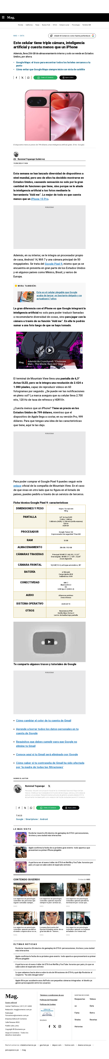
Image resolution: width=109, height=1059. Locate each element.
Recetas (93, 1019)
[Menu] (4, 17)
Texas (37, 25)
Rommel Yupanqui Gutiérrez (31, 159)
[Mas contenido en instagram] (59, 1026)
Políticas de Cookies (48, 1004)
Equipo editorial (11, 1003)
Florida (20, 25)
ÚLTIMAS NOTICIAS (25, 944)
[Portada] (11, 1001)
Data (92, 1006)
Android (44, 819)
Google (19, 819)
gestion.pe (44, 1045)
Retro (92, 1013)
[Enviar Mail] (15, 159)
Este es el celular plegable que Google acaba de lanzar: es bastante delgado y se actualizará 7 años (59, 295)
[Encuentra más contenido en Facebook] (16, 77)
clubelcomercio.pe (28, 1045)
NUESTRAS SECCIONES (82, 995)
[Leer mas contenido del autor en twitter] (49, 786)
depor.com (56, 1045)
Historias (79, 1026)
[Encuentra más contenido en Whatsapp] (28, 77)
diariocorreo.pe (84, 1045)
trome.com (70, 1045)
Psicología (76, 25)
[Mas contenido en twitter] (54, 1026)
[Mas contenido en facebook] (49, 1026)
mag (24, 1050)
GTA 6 (55, 25)
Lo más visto (22, 829)
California (29, 25)
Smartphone (32, 819)
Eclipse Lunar (64, 25)
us (76, 1006)
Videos (93, 999)
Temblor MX (86, 25)
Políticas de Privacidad (48, 1000)
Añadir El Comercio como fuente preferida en (72, 36)
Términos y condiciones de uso (52, 995)
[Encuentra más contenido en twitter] (22, 77)
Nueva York (46, 25)
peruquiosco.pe (12, 1050)
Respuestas (80, 999)
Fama (77, 1013)
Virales (78, 1019)
